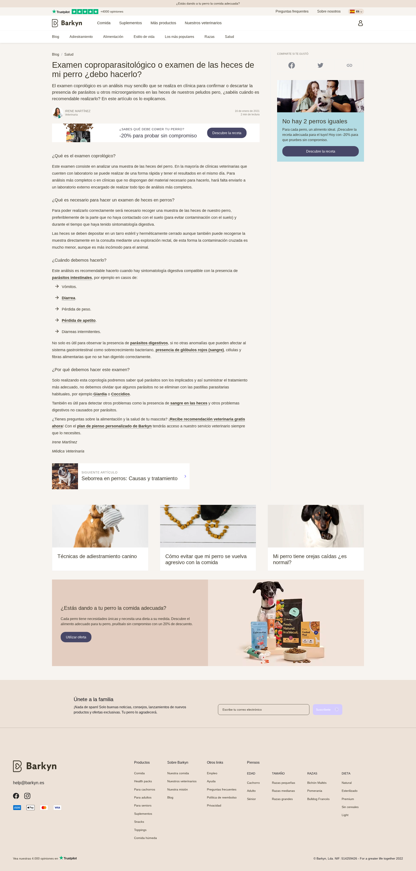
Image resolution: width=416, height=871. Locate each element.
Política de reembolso (222, 797)
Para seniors (142, 805)
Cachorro (253, 782)
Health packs (143, 781)
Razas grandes (282, 799)
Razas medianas (283, 790)
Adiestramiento (81, 37)
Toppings (140, 830)
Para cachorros (144, 789)
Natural (347, 782)
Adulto (251, 790)
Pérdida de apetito (79, 320)
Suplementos (130, 23)
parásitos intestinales (72, 277)
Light (345, 815)
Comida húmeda (145, 838)
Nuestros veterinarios (203, 23)
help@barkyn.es (28, 782)
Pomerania (314, 790)
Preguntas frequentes (292, 11)
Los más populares (179, 37)
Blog (55, 37)
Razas (209, 37)
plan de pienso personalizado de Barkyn (114, 426)
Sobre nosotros (329, 11)
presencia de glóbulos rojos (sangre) (190, 350)
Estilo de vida (144, 37)
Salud (229, 37)
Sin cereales (350, 807)
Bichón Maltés (317, 782)
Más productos (163, 23)
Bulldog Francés (318, 799)
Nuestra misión (177, 789)
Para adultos (142, 797)
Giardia (99, 394)
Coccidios (120, 394)
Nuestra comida (178, 773)
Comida (103, 23)
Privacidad (214, 805)
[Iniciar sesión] (360, 23)
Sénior (251, 799)
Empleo (212, 773)
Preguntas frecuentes (221, 789)
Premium (348, 799)
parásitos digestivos (149, 343)
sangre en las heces (188, 403)
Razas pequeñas (283, 782)
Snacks (139, 821)
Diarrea (68, 298)
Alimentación (113, 37)
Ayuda (211, 781)
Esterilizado (350, 790)
